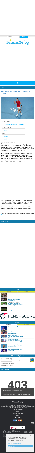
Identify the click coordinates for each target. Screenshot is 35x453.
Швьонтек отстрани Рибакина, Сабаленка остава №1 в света (15, 327)
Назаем (26, 291)
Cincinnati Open (8, 358)
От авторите (9, 291)
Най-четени (8, 324)
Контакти (17, 417)
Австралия (6, 138)
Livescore (10, 365)
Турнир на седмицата (17, 356)
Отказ (9, 449)
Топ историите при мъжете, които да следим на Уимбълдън (14, 309)
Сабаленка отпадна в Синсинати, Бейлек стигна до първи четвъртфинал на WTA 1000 (15, 341)
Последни (26, 324)
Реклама (17, 411)
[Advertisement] (17, 17)
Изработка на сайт (26, 423)
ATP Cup (6, 130)
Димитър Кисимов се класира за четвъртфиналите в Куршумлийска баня (15, 332)
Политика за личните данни (14, 443)
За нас (17, 415)
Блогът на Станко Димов (13, 302)
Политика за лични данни (17, 413)
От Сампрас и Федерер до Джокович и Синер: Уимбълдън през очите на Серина (15, 304)
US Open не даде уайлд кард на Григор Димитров (15, 345)
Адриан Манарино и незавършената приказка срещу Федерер (14, 299)
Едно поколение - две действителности (13, 294)
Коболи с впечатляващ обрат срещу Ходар (15, 350)
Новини (3, 87)
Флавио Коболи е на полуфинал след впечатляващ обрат (15, 336)
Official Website (4, 365)
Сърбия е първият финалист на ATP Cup (14, 124)
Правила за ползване (18, 409)
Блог (17, 289)
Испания (6, 136)
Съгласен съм (11, 446)
